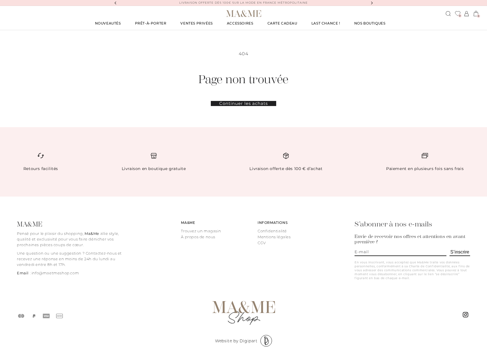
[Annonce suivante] (372, 3)
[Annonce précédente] (115, 3)
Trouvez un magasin (201, 231)
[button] (151, 23)
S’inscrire (459, 252)
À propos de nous (198, 237)
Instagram (466, 316)
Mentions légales (274, 237)
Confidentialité (272, 231)
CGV (262, 243)
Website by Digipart (236, 340)
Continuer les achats (243, 103)
